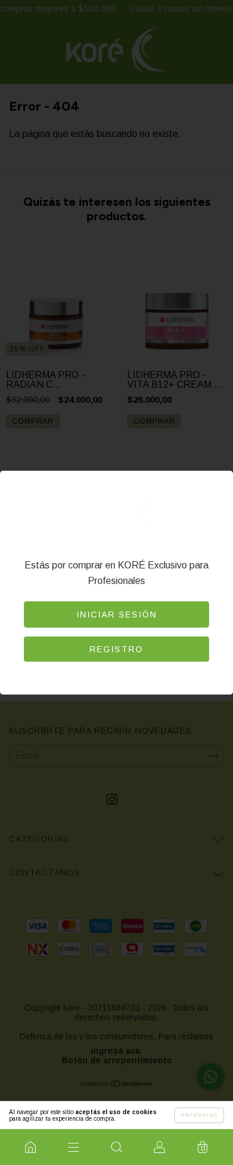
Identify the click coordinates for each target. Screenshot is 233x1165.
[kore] (30, 1147)
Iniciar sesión (116, 614)
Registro (116, 649)
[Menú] (73, 1147)
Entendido (199, 1115)
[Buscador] (116, 1147)
